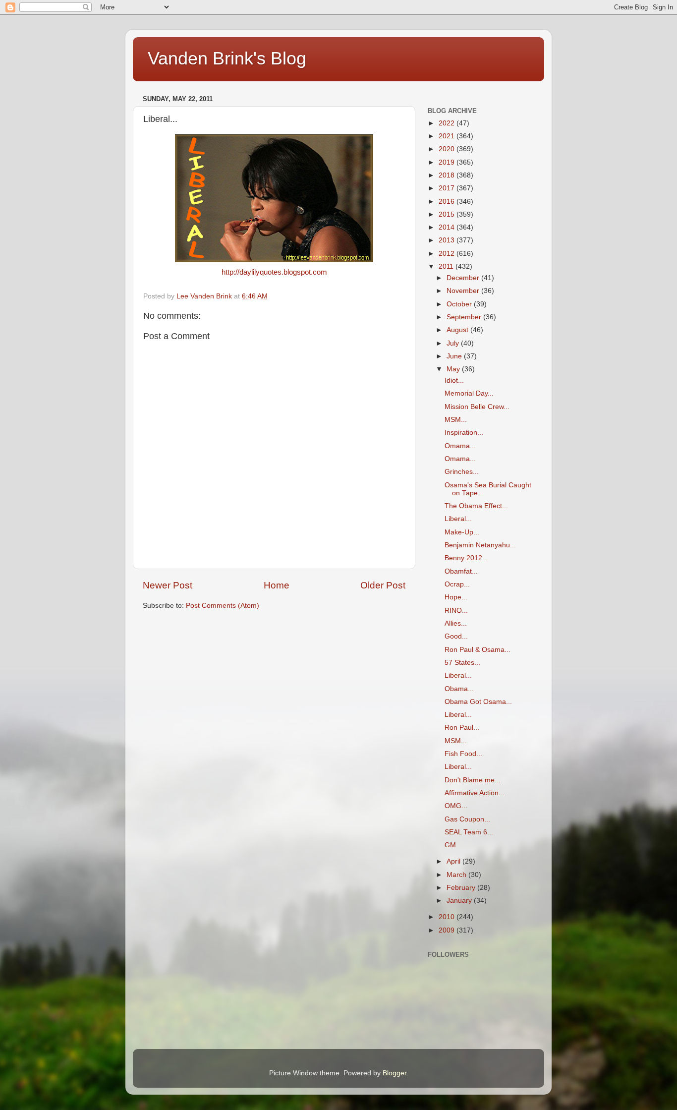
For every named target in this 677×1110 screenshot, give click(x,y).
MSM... (456, 419)
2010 (447, 917)
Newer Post (167, 585)
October (460, 304)
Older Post (382, 585)
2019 (447, 162)
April (454, 861)
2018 (447, 175)
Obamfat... (461, 571)
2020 (447, 149)
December (464, 278)
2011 (447, 266)
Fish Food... (463, 754)
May (454, 369)
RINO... (456, 610)
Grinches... (462, 471)
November (464, 290)
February (462, 887)
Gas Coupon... (467, 819)
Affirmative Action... (475, 793)
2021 (447, 136)
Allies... (456, 623)
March (457, 874)
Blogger (394, 1073)
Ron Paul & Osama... (477, 649)
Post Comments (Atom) (222, 605)
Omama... (460, 446)
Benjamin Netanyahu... (480, 545)
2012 (447, 253)
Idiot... (454, 380)
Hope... (456, 597)
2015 (447, 214)
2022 (447, 123)
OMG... (456, 806)
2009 (447, 930)
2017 (447, 188)
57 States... (462, 662)
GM (450, 845)
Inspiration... (464, 432)
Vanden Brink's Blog (227, 58)
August (458, 330)
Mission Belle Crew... (477, 406)
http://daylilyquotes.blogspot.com (274, 272)
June (455, 356)
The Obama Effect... (476, 506)
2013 (447, 240)
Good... (456, 636)
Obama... (459, 689)
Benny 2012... (466, 558)
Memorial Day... (469, 393)
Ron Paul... (462, 727)
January (460, 900)
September (465, 317)
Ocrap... (457, 584)
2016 (447, 201)
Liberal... (458, 519)
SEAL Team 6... (469, 832)
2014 (447, 227)
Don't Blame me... (473, 780)
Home (276, 585)
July (454, 343)
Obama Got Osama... (478, 701)
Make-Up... (462, 532)
